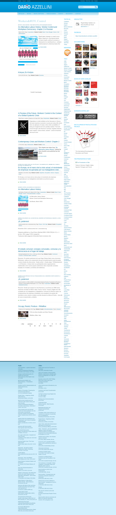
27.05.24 (20, 388)
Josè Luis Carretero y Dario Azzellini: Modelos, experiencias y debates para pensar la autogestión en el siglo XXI (47, 374)
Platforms (66, 276)
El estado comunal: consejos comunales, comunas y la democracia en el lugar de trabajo (39, 250)
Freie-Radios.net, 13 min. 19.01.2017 (26, 459)
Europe (65, 133)
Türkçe (65, 44)
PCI (65, 269)
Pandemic (66, 264)
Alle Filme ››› (93, 68)
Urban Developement (67, 321)
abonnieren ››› (85, 26)
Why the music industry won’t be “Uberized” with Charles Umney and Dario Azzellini (26, 402)
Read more (43, 47)
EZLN (65, 135)
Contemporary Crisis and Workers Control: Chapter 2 (38, 142)
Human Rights (67, 234)
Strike (65, 323)
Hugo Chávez (67, 179)
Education (66, 88)
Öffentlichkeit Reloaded (23, 501)
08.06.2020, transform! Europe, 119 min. (47, 467)
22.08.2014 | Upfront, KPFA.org (25, 489)
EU (64, 131)
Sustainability (67, 248)
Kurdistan (66, 225)
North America (67, 257)
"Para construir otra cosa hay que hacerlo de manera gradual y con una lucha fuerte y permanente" (26, 411)
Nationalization (67, 346)
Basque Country (67, 80)
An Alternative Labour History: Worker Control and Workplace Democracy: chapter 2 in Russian (37, 28)
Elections (66, 350)
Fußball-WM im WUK (23, 491)
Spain (65, 316)
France (40, 224)
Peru (65, 272)
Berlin (65, 82)
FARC (65, 138)
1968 (65, 61)
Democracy (66, 105)
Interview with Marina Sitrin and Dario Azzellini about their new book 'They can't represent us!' (26, 487)
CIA (65, 100)
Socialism (66, 315)
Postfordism (66, 281)
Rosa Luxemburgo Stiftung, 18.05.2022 (47, 426)
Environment (67, 332)
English (19, 0)
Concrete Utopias (68, 213)
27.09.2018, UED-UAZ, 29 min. (45, 484)
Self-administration (31, 193)
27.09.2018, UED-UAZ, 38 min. (45, 488)
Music (65, 245)
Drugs (65, 117)
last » (51, 325)
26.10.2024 (41, 391)
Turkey (65, 328)
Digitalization (67, 109)
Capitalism (66, 196)
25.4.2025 (40, 383)
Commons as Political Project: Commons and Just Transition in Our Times (46, 458)
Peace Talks (67, 145)
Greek (65, 35)
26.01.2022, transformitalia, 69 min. (46, 445)
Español (28, 0)
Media (65, 233)
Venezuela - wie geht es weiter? (25, 447)
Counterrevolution (68, 217)
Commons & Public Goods (44, 451)
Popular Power (67, 279)
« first (22, 324)
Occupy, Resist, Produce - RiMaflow (32, 306)
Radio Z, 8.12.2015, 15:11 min (25, 470)
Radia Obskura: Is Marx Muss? (25, 480)
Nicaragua (66, 255)
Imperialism (66, 181)
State (65, 318)
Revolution (66, 302)
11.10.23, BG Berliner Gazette (25, 393)
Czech (65, 30)
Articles (21, 13)
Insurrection (66, 77)
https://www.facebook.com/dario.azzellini (86, 36)
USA (44, 224)
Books (29, 13)
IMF (65, 191)
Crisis (59, 118)
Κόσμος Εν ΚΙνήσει (25, 72)
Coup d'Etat (66, 289)
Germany (66, 107)
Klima (65, 200)
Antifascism (66, 66)
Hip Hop (66, 176)
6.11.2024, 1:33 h (42, 388)
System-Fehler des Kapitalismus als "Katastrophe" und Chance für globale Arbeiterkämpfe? (26, 420)
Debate (40, 487)
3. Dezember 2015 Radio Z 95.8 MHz (26, 478)
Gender (65, 155)
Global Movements (66, 163)
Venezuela (66, 339)
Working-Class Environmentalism (46, 399)
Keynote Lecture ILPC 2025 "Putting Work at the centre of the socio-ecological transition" (46, 380)
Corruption (66, 218)
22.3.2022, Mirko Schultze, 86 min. (46, 439)
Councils (66, 293)
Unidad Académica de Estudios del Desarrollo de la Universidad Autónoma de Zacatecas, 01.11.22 (47, 433)
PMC (65, 278)
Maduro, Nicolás (68, 231)
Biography (69, 13)
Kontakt (96, 0)
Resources (66, 300)
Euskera (66, 32)
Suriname (66, 324)
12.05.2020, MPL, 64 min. (44, 472)
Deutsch (24, 0)
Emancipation (67, 126)
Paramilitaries (67, 265)
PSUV (65, 288)
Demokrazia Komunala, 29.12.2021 (46, 416)
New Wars (66, 254)
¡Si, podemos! (23, 221)
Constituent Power (68, 215)
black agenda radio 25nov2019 (25, 427)
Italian (65, 37)
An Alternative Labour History (29, 189)
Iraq (65, 187)
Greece (55, 32)
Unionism (66, 159)
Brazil (44, 32)
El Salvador (66, 122)
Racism (65, 291)
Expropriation (67, 129)
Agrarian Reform (68, 227)
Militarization (67, 241)
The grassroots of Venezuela (24, 496)
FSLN (65, 147)
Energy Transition (68, 128)
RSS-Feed (88, 0)
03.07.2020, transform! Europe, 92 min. (47, 460)
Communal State (27, 255)
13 (39, 325)
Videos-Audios (51, 13)
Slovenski (66, 42)
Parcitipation (67, 267)
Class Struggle (49, 32)
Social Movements (68, 313)
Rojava (65, 304)
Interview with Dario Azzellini (24, 426)
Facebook (66, 136)
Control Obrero (21, 452)
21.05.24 (20, 383)
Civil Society (67, 357)
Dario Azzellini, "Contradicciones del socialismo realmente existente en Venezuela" (46, 476)
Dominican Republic (66, 115)
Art (64, 224)
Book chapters (39, 13)
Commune (34, 255)
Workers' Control (38, 32)
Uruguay (57, 172)
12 (34, 325)
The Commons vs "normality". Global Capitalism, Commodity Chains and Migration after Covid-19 (46, 464)
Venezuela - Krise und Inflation (25, 457)
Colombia (66, 205)
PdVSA (65, 271)
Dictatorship (66, 112)
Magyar (65, 39)
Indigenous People (66, 184)
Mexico (65, 236)
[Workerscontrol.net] (86, 119)
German (66, 23)
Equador (66, 119)
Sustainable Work (42, 402)
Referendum (67, 295)
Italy (46, 224)
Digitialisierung (67, 111)
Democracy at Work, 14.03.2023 (25, 398)
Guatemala (66, 170)
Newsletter (83, 0)
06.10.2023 (41, 400)
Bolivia (65, 93)
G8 (64, 151)
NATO (65, 252)
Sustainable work (68, 247)
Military (65, 240)
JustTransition (67, 194)
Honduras (66, 177)
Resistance (66, 351)
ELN (65, 124)
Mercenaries (67, 308)
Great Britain (67, 169)
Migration (66, 238)
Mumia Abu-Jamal (68, 243)
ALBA (65, 62)
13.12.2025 (41, 376)
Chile (65, 98)
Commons (66, 102)
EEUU (65, 120)
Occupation (47, 172)
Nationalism (66, 250)
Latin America (67, 229)
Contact (78, 13)
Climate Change (68, 203)
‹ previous (30, 324)
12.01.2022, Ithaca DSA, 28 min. (45, 449)
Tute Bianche (67, 330)
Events (60, 13)
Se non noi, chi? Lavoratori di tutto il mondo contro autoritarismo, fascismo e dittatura (47, 443)
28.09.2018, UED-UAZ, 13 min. (45, 478)
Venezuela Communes (43, 448)
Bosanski (66, 28)
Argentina (42, 172)
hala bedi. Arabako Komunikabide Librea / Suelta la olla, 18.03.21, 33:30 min (27, 415)
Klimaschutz (67, 201)
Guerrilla (66, 172)
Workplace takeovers (66, 86)
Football (66, 149)
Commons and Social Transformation (47, 390)
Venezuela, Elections (66, 341)
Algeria (65, 64)
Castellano (66, 21)
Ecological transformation (67, 260)
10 (60, 324)
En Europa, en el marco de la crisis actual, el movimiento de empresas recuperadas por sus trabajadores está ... (40, 169)
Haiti (65, 174)
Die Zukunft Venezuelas (23, 430)
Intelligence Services (66, 153)
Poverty (65, 75)
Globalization (46, 118)
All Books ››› (79, 105)
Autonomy (66, 78)
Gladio (65, 160)
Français (66, 33)
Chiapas (66, 96)
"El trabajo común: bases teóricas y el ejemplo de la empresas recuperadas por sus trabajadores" (47, 414)
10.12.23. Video (42, 396)
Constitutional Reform (67, 344)
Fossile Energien (68, 142)
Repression (66, 298)
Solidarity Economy (23, 284)
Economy (41, 75)
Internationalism (67, 186)
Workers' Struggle (68, 70)
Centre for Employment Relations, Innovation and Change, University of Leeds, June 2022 (26, 406)
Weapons (66, 348)
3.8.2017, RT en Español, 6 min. (45, 499)
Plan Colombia (67, 274)
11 (30, 325)
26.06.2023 (41, 410)
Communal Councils (66, 208)
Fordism (66, 140)
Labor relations (67, 71)
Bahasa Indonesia (68, 26)
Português (66, 41)
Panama (66, 262)
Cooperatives (31, 32)
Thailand (66, 326)
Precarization (67, 283)
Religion (66, 297)
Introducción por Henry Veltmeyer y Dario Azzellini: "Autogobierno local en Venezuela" (47, 482)
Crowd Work (67, 103)
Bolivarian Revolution (66, 91)
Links (92, 0)
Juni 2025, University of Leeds (45, 370)
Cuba (65, 222)
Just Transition (67, 193)
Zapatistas (66, 355)
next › (44, 325)
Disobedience (67, 333)
